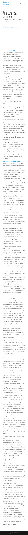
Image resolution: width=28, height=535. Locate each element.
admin (6, 19)
